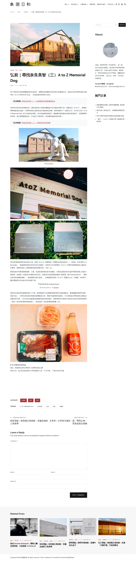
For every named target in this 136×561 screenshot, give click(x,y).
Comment (14, 441)
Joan (11, 85)
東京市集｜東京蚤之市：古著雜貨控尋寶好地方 (110, 111)
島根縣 (105, 539)
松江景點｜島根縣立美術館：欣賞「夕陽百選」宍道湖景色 (111, 544)
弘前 (47, 406)
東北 (16, 70)
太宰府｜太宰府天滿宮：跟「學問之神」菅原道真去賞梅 (68, 421)
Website (13, 481)
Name (12, 472)
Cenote (47, 557)
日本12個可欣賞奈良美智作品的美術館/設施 (110, 116)
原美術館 (56, 287)
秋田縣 (46, 541)
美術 (20, 70)
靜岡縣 (71, 539)
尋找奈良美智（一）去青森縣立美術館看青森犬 (38, 101)
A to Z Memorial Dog (26, 406)
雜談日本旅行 (101, 4)
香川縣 (17, 540)
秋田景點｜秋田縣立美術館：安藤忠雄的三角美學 (29, 421)
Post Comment (78, 495)
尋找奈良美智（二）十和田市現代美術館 (36, 123)
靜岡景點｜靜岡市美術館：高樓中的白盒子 (82, 544)
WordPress (70, 557)
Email (53, 472)
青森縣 (12, 70)
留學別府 (92, 4)
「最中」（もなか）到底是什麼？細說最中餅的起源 (110, 120)
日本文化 (110, 4)
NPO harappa (49, 163)
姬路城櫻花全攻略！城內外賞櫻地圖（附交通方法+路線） (110, 106)
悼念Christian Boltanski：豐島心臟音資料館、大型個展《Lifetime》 (24, 545)
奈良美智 (39, 406)
